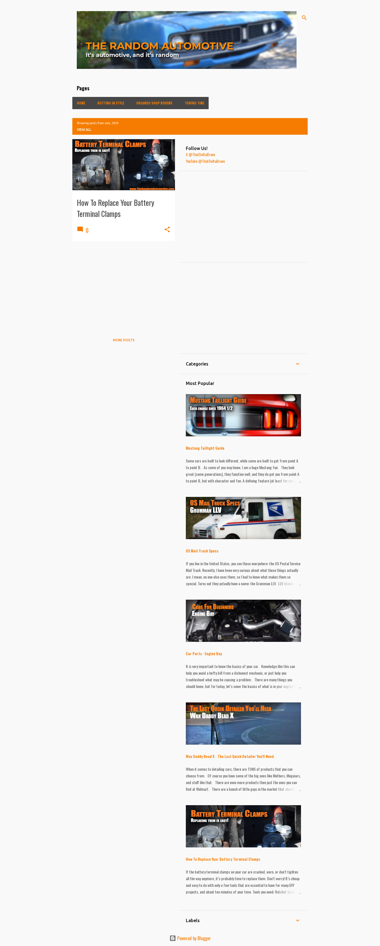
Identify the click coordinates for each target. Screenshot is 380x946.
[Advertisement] (121, 284)
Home (81, 103)
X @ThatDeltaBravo (200, 154)
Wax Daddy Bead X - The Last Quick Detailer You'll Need (230, 756)
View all (84, 129)
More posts (124, 340)
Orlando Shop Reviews (154, 103)
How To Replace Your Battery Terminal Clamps (223, 859)
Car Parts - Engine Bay (204, 653)
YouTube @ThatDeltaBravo (205, 161)
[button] (167, 230)
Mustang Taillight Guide (205, 448)
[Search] (304, 17)
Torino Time (194, 103)
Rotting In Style (110, 103)
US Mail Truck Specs (202, 551)
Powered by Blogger (193, 938)
